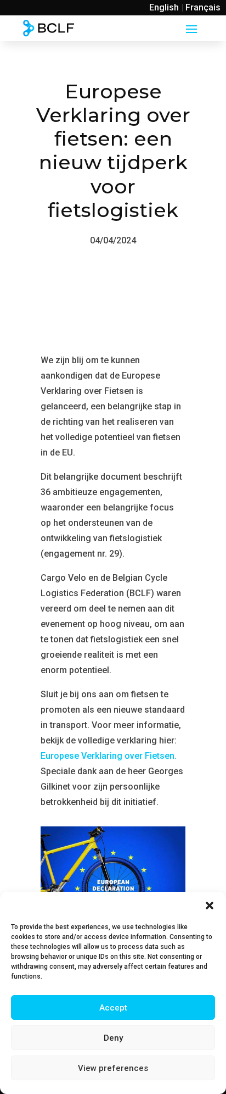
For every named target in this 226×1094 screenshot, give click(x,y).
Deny (113, 1038)
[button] (209, 905)
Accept (113, 1008)
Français (203, 7)
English (164, 7)
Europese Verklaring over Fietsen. (109, 756)
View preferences (113, 1068)
